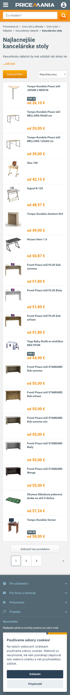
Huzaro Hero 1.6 (37, 239)
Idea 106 (32, 162)
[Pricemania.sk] (35, 5)
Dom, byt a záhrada (32, 26)
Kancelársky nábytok (27, 30)
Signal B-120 (35, 188)
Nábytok (7, 30)
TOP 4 (31, 354)
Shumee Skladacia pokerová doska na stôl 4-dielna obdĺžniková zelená (44, 498)
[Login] (63, 5)
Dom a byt (52, 26)
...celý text (9, 63)
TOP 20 (31, 532)
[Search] (63, 15)
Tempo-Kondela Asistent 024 (45, 213)
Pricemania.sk (11, 26)
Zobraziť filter (15, 74)
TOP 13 (31, 98)
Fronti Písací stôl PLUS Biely (44, 290)
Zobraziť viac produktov (35, 549)
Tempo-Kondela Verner (41, 519)
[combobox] (52, 74)
